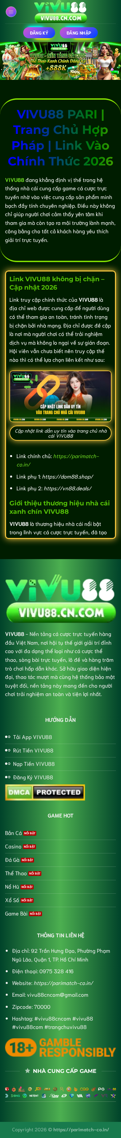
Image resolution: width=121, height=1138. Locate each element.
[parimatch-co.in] (60, 11)
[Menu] (11, 11)
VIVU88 (14, 633)
